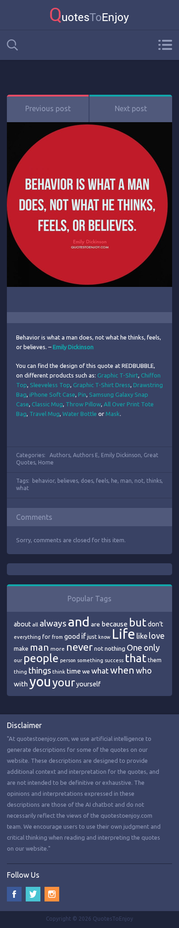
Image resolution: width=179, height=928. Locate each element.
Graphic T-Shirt (117, 375)
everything (27, 637)
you (40, 681)
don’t (155, 624)
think (58, 671)
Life (123, 634)
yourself (88, 684)
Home (46, 462)
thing (20, 671)
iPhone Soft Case (52, 394)
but (137, 622)
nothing (115, 648)
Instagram (52, 894)
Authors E (85, 455)
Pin (82, 394)
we (86, 671)
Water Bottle (79, 413)
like (141, 636)
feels (102, 481)
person (68, 660)
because (114, 624)
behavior (43, 481)
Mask (113, 413)
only (152, 647)
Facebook (14, 894)
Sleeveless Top (50, 385)
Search (12, 45)
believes (67, 481)
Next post (131, 108)
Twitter (33, 894)
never (79, 647)
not (139, 481)
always (53, 623)
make (21, 648)
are (95, 624)
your (63, 682)
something (90, 660)
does (87, 481)
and (79, 622)
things (39, 670)
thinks (154, 481)
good (72, 636)
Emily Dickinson (121, 455)
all (35, 624)
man (126, 481)
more (57, 649)
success (114, 660)
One (134, 648)
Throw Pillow (83, 404)
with (21, 684)
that (135, 658)
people (41, 658)
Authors (60, 455)
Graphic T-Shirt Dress (101, 385)
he (114, 481)
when (122, 670)
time (74, 671)
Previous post (48, 108)
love (157, 635)
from (57, 637)
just (92, 636)
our (18, 660)
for (46, 637)
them (155, 660)
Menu (165, 45)
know (104, 637)
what (22, 488)
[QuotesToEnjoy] (89, 15)
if (83, 636)
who (144, 670)
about (22, 624)
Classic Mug (47, 404)
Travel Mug (44, 413)
